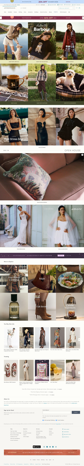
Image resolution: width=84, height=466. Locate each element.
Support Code (37, 464)
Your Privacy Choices (46, 464)
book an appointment (62, 248)
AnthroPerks (66, 431)
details (18, 4)
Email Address (46, 410)
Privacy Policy (58, 423)
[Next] (83, 17)
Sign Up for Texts (67, 434)
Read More (6, 405)
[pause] (82, 155)
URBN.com (32, 464)
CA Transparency (19, 464)
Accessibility (26, 464)
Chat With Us (66, 436)
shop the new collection (42, 202)
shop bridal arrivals (21, 248)
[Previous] (1, 17)
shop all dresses (42, 147)
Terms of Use (12, 464)
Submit (76, 412)
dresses (45, 403)
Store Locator (66, 429)
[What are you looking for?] (73, 8)
